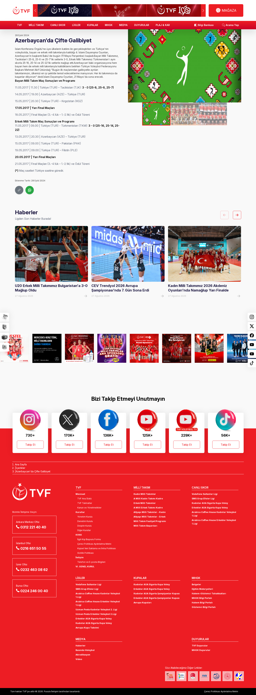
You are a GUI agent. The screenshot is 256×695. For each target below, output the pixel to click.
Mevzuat (80, 494)
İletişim (80, 557)
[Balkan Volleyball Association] (216, 676)
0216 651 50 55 (33, 548)
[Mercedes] (46, 348)
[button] (203, 10)
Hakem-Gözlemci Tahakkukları (209, 593)
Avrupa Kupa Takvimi (87, 627)
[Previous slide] (133, 65)
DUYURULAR (141, 25)
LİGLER (76, 25)
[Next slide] (235, 65)
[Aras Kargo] (144, 348)
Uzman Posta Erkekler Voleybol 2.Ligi (96, 614)
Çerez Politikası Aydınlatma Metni (94, 544)
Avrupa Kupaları (143, 602)
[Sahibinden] (209, 348)
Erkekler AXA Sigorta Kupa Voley (210, 507)
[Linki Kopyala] (19, 190)
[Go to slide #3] (213, 113)
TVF (19, 25)
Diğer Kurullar (84, 530)
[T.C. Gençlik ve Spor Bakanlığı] (227, 676)
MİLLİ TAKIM (36, 25)
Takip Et (30, 444)
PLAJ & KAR (163, 25)
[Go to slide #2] (184, 113)
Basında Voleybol (85, 650)
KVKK (79, 534)
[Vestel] (14, 348)
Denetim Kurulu (85, 521)
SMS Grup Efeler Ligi (203, 498)
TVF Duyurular (200, 645)
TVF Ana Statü (84, 498)
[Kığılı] (241, 348)
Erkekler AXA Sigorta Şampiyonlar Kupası (157, 598)
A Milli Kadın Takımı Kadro (148, 498)
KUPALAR (92, 25)
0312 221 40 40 (33, 527)
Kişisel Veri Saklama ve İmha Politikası (96, 548)
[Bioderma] (79, 348)
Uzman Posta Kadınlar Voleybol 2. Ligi (96, 609)
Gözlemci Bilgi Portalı (204, 607)
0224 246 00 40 (34, 591)
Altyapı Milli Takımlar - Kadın (150, 512)
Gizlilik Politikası (85, 553)
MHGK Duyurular (201, 650)
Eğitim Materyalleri (202, 589)
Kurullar (80, 512)
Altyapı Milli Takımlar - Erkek (149, 516)
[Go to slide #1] (156, 113)
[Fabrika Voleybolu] (170, 676)
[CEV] (239, 676)
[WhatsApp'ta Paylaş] (29, 190)
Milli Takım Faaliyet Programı (150, 521)
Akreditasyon (83, 654)
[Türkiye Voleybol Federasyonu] (21, 10)
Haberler (81, 645)
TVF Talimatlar (84, 503)
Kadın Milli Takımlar (145, 494)
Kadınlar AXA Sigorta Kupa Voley (210, 503)
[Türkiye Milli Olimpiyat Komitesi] (193, 676)
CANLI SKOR (57, 25)
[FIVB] (204, 676)
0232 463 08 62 (34, 569)
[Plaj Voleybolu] (181, 676)
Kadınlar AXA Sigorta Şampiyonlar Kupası (157, 593)
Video (79, 659)
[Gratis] (111, 348)
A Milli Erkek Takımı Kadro (148, 507)
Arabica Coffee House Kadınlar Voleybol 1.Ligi (214, 514)
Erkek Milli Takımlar (145, 503)
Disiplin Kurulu (84, 525)
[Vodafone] (176, 348)
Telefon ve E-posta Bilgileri (91, 562)
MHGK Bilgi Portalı (202, 598)
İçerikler (20, 467)
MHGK (109, 25)
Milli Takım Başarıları (145, 525)
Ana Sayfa (21, 464)
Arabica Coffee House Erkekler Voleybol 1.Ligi (214, 522)
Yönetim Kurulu (84, 516)
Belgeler (196, 584)
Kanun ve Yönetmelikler (89, 507)
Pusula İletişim (51, 691)
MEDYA (123, 25)
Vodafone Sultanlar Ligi (205, 494)
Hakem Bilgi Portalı (202, 602)
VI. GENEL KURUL (85, 566)
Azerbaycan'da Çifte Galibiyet (33, 471)
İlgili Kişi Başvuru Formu (89, 539)
